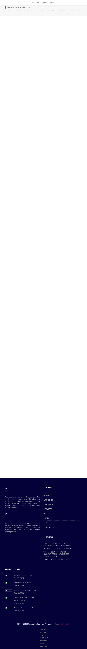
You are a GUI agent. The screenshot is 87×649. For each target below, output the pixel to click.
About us (48, 500)
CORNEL (64, 624)
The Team (48, 504)
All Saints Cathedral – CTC (24, 608)
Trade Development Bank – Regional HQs (25, 599)
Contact (43, 646)
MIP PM (47, 518)
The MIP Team (43, 638)
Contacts (49, 527)
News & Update (38, 10)
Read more (73, 136)
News (46, 523)
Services (48, 509)
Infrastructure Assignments (25, 590)
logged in (19, 462)
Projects (48, 514)
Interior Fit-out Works (22, 583)
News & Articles (22, 10)
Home (10, 10)
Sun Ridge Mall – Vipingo (24, 575)
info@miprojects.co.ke (58, 559)
